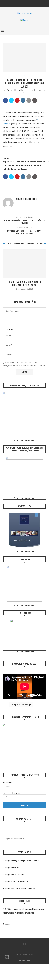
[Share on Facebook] (5, 100)
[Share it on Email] (28, 100)
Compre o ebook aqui (21, 704)
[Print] (34, 100)
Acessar (6, 924)
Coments (9, 329)
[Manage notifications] (7, 957)
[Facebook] (22, 3)
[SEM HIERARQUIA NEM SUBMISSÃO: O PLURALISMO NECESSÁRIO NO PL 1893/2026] (24, 263)
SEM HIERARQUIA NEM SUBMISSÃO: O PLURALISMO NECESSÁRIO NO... (24, 284)
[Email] (26, 3)
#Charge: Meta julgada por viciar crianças (21, 860)
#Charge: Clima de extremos (15, 881)
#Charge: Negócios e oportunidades (19, 888)
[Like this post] (21, 189)
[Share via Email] (29, 189)
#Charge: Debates (11, 867)
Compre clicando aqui (24, 440)
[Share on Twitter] (11, 100)
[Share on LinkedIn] (23, 100)
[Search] (46, 31)
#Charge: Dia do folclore (13, 874)
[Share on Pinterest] (17, 100)
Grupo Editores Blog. (15, 90)
